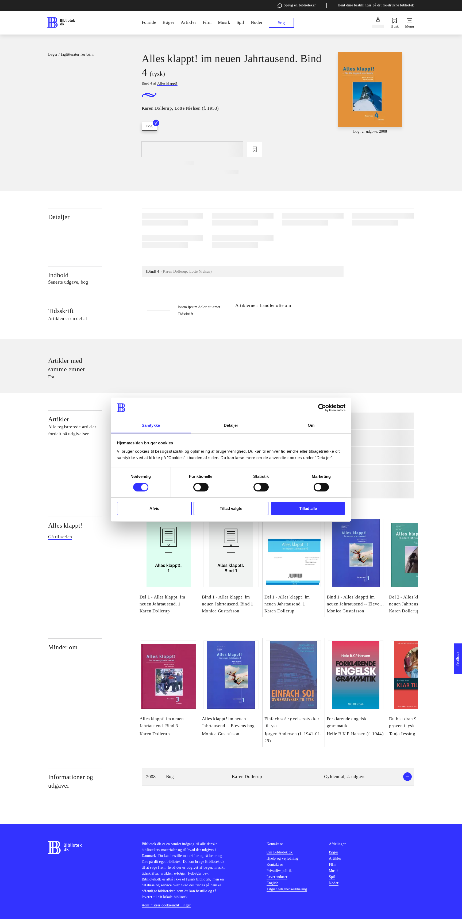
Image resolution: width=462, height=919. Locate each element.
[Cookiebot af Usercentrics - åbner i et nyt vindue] (322, 408)
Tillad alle (308, 508)
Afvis (154, 508)
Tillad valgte (231, 508)
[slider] (370, 93)
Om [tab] (311, 425)
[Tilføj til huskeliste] (254, 149)
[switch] (201, 487)
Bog (149, 126)
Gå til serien (60, 536)
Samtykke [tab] (151, 425)
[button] (278, 776)
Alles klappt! (65, 525)
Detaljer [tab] (231, 425)
